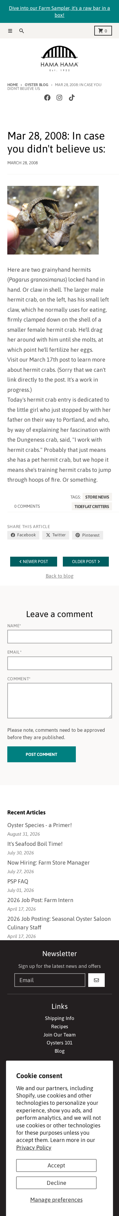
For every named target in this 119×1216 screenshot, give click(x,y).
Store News (97, 496)
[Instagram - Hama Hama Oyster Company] (59, 97)
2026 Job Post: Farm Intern (40, 900)
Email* (14, 652)
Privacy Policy (33, 1147)
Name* (14, 625)
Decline (56, 1182)
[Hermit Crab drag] (59, 220)
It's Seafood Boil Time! (35, 843)
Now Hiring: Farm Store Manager (48, 862)
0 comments (27, 506)
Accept (56, 1165)
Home (12, 84)
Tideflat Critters (92, 506)
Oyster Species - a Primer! (39, 825)
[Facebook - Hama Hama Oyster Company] (47, 97)
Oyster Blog (36, 84)
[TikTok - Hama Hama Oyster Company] (71, 97)
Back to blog (60, 576)
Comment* (19, 678)
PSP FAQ (17, 881)
